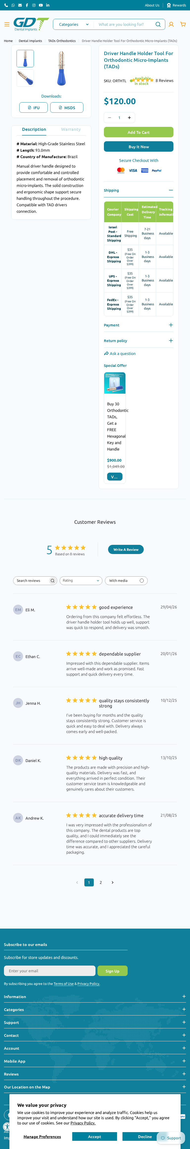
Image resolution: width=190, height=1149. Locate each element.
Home (8, 40)
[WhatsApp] (13, 5)
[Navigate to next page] (113, 882)
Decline (145, 1136)
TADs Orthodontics (62, 40)
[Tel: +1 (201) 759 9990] (6, 5)
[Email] (20, 5)
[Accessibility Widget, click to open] (7, 1127)
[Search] (158, 24)
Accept (94, 1136)
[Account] (171, 24)
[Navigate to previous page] (77, 882)
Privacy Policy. (83, 1123)
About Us (152, 5)
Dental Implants (30, 40)
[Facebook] (27, 5)
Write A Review (126, 549)
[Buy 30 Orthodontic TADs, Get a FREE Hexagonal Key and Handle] (114, 383)
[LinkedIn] (48, 5)
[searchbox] (30, 581)
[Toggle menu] (7, 24)
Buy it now (139, 146)
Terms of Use (64, 984)
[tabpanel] (51, 177)
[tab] (34, 131)
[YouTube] (41, 5)
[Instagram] (34, 5)
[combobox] (109, 24)
